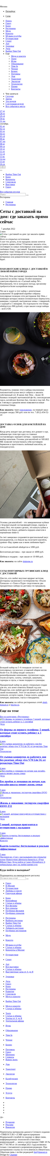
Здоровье (10, 46)
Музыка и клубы (13, 36)
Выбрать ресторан (14, 920)
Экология (15, 81)
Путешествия (12, 38)
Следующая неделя (15, 104)
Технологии (16, 84)
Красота (9, 33)
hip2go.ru (15, 705)
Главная (9, 202)
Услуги (9, 1093)
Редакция (10, 1122)
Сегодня (9, 96)
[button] (1, 170)
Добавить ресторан (15, 928)
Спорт (9, 41)
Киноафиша (11, 900)
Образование (17, 64)
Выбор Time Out (13, 51)
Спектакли (11, 182)
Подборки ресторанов (16, 930)
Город (8, 23)
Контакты (15, 89)
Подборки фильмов (15, 910)
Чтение (14, 69)
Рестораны (11, 28)
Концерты (10, 179)
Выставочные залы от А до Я (19, 972)
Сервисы (10, 1057)
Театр (13, 58)
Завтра (9, 99)
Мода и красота (18, 56)
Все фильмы (11, 905)
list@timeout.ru (40, 1152)
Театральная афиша (15, 1021)
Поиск (9, 21)
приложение (26, 410)
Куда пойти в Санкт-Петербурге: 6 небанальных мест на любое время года (22, 863)
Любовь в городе (14, 891)
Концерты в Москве (15, 950)
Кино (8, 26)
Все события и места (15, 106)
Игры (13, 61)
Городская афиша (14, 893)
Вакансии (10, 1127)
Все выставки (12, 967)
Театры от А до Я (14, 1018)
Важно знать (12, 1059)
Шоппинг (10, 1054)
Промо (14, 86)
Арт (7, 43)
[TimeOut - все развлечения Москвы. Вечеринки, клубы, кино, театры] (6, 4)
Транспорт (16, 79)
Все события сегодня (10, 192)
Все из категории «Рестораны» (14, 716)
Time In (14, 66)
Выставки (10, 184)
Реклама (9, 1124)
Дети (8, 48)
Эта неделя (11, 101)
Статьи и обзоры (13, 903)
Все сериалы (12, 908)
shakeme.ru (28, 561)
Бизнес (14, 71)
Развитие (10, 991)
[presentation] (1, 166)
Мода (8, 31)
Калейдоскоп (12, 1078)
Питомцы (15, 74)
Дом (13, 76)
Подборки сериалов (15, 913)
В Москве (10, 886)
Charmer (13, 1154)
